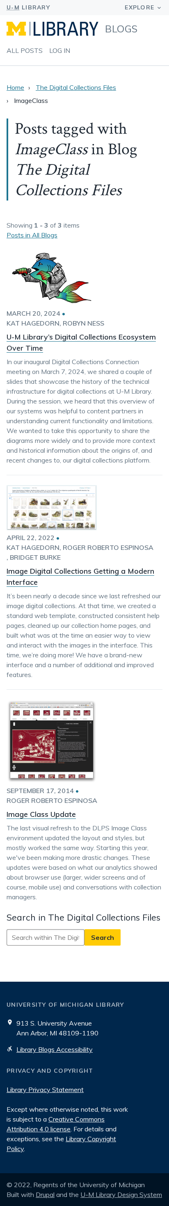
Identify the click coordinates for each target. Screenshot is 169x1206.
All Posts (25, 50)
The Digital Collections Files (76, 87)
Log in (59, 50)
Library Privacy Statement (45, 1089)
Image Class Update (41, 814)
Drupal (45, 1194)
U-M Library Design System (121, 1194)
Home (15, 87)
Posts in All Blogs (32, 235)
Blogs (121, 28)
